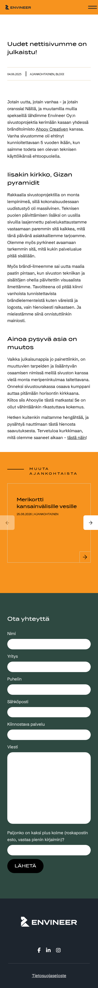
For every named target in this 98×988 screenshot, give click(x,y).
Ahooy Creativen (52, 129)
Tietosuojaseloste (49, 975)
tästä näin (76, 437)
